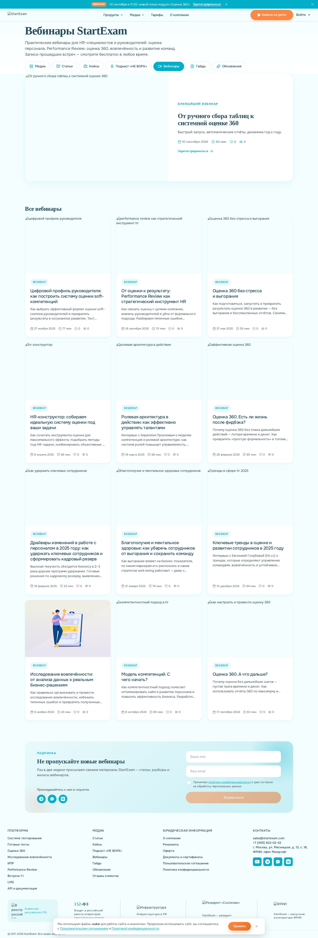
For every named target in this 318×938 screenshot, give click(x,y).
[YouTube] (257, 861)
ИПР (11, 863)
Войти (301, 15)
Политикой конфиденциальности (135, 928)
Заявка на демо (274, 15)
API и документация (22, 888)
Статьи (67, 66)
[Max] (278, 861)
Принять (239, 926)
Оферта (168, 851)
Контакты (261, 831)
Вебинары (100, 857)
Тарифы (157, 15)
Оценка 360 (16, 851)
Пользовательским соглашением (84, 928)
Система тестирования (25, 838)
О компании (179, 15)
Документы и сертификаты (183, 857)
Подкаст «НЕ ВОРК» (131, 66)
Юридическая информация (187, 831)
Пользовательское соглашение (186, 863)
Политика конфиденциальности (186, 869)
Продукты (111, 15)
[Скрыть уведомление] (312, 4)
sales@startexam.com (268, 838)
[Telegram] (41, 799)
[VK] (63, 799)
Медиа (135, 15)
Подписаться (233, 797)
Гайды (201, 66)
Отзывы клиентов (106, 876)
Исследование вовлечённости (30, 857)
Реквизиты (171, 844)
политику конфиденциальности (229, 782)
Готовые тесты (18, 844)
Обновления (231, 66)
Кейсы (94, 66)
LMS (11, 882)
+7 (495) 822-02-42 (267, 843)
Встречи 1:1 (16, 876)
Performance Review (22, 869)
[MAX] (52, 799)
